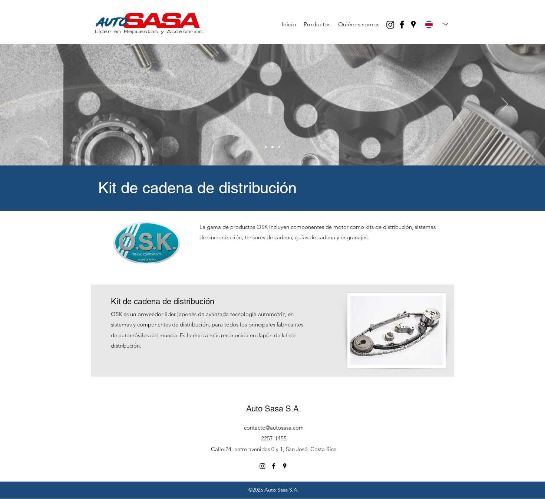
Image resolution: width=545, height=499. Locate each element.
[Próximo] (504, 105)
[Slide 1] (266, 147)
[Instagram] (390, 24)
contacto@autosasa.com (274, 427)
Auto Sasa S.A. (273, 408)
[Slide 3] (279, 147)
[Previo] (40, 105)
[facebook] (402, 24)
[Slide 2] (272, 147)
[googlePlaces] (413, 24)
